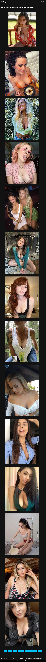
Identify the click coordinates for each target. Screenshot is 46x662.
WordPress (27, 660)
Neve (18, 660)
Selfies (39, 650)
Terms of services (28, 658)
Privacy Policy (20, 658)
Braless (10, 650)
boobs (5, 650)
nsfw (36, 650)
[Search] (41, 1)
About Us (3, 658)
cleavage (15, 650)
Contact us (8, 658)
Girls (26, 650)
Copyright (14, 658)
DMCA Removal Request (38, 658)
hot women (31, 650)
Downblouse (21, 650)
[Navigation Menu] (44, 2)
